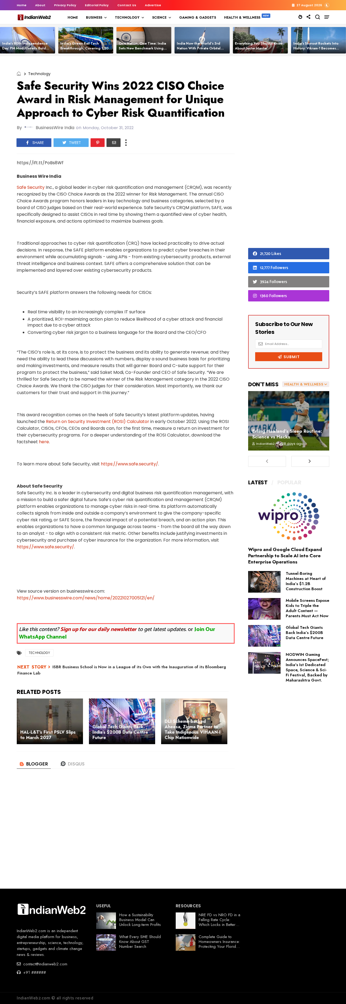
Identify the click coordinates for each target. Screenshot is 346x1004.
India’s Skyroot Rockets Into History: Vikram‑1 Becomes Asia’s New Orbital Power (315, 48)
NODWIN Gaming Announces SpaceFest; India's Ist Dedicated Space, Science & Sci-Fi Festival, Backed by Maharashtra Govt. (307, 667)
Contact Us (126, 5)
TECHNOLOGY (127, 17)
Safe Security (31, 187)
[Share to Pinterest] (98, 142)
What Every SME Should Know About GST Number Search (140, 941)
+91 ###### (34, 972)
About (40, 5)
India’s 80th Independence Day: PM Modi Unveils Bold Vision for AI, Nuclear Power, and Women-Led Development (27, 51)
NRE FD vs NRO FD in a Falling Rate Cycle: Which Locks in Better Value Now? (219, 922)
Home (21, 5)
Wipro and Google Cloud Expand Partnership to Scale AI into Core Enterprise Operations (285, 555)
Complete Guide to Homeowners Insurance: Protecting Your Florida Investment (219, 944)
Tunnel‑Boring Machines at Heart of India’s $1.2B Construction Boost (306, 581)
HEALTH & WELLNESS (242, 17)
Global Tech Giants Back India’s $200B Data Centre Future (304, 632)
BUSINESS (94, 17)
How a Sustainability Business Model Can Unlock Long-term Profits (140, 920)
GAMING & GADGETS (197, 17)
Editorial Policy (97, 5)
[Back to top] (332, 991)
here (44, 442)
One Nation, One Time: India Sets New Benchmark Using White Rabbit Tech (142, 48)
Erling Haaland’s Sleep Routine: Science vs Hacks (287, 434)
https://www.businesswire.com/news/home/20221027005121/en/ (86, 598)
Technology (39, 73)
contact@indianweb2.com (44, 964)
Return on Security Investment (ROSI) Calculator (97, 421)
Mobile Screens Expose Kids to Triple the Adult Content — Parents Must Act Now (307, 608)
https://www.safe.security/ (129, 464)
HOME (73, 17)
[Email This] (114, 142)
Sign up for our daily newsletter (98, 629)
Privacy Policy (65, 5)
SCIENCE (159, 17)
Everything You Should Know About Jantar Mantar (259, 46)
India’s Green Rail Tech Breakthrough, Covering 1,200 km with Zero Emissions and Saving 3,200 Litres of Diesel (85, 51)
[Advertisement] (288, 153)
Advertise (153, 5)
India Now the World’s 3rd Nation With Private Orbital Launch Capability (199, 48)
